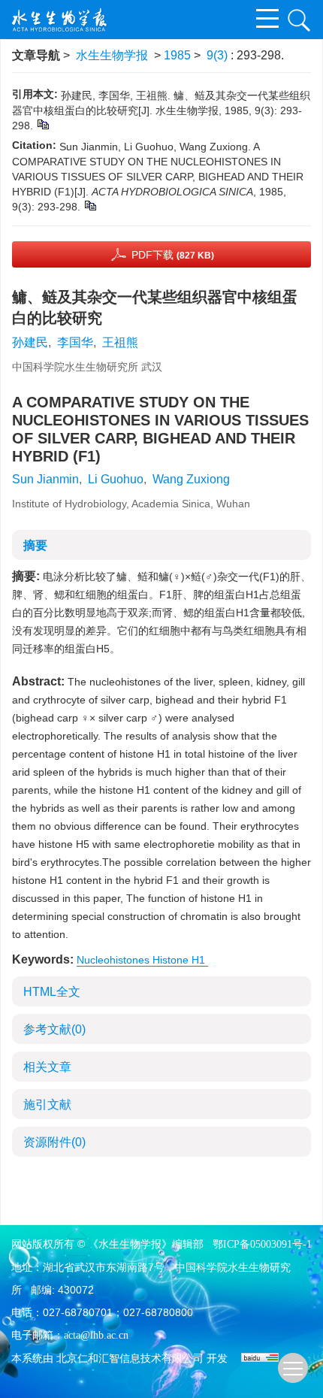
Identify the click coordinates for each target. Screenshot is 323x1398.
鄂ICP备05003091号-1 (262, 1244)
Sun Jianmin (45, 479)
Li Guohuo (115, 479)
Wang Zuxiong (191, 479)
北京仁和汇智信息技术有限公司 (130, 1358)
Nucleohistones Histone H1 (142, 960)
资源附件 (54, 1142)
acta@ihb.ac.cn (96, 1335)
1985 (177, 55)
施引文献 (47, 1104)
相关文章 (47, 1067)
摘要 (35, 545)
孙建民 (30, 342)
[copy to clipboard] (89, 205)
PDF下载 (172, 255)
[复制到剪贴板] (42, 124)
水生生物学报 (112, 55)
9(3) (219, 55)
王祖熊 (120, 342)
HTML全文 (51, 991)
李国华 (75, 342)
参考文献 (54, 1029)
